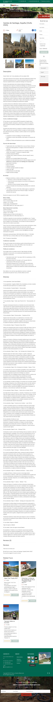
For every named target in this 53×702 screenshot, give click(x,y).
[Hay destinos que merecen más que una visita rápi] (28, 661)
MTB (20, 31)
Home (4, 11)
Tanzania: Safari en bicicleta (9, 621)
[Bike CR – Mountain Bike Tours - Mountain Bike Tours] (14, 5)
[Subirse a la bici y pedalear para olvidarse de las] (32, 658)
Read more (15, 594)
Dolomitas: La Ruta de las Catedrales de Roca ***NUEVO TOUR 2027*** (28, 580)
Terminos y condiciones (19, 660)
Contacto (18, 663)
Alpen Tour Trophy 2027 (11, 578)
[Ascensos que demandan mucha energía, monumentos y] (28, 658)
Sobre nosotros (20, 657)
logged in (11, 553)
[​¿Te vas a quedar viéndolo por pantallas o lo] (32, 661)
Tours (8, 11)
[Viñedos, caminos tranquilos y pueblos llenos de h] (36, 661)
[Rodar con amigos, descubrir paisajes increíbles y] (36, 658)
